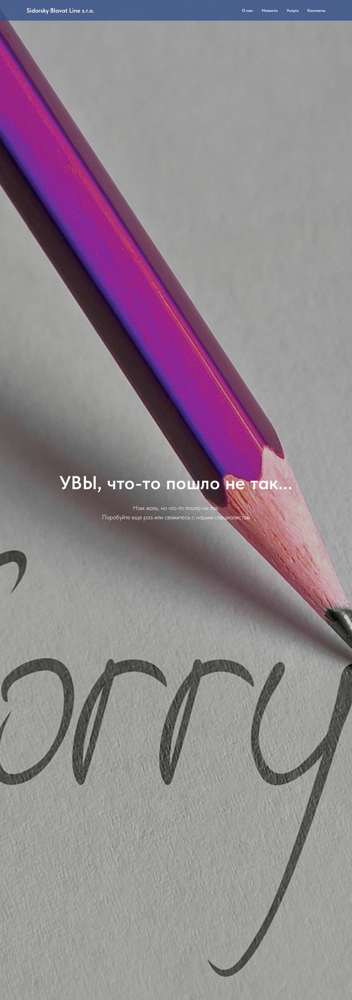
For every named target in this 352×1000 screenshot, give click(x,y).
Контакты (316, 10)
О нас (247, 10)
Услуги (293, 10)
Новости (270, 10)
